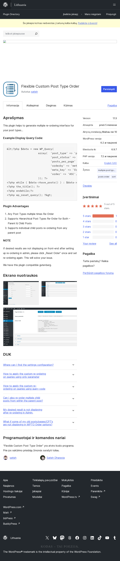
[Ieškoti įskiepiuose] (36, 34)
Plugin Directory (11, 14)
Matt (7, 512)
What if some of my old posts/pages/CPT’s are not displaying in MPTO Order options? (28, 423)
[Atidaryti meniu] (115, 4)
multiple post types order (107, 170)
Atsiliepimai (32, 105)
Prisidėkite (97, 480)
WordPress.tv (71, 496)
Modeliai (37, 496)
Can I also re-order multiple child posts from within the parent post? (23, 399)
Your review (89, 243)
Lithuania (15, 538)
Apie (5, 480)
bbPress (9, 518)
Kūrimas (68, 105)
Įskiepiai (36, 491)
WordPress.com (13, 507)
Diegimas (51, 105)
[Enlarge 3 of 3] (72, 311)
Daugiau (87, 185)
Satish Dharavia (56, 457)
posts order (103, 177)
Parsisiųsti (109, 89)
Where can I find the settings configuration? (28, 364)
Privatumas (9, 496)
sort (114, 177)
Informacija (12, 105)
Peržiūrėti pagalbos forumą (98, 273)
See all (113, 243)
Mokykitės (68, 480)
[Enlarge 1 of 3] (34, 285)
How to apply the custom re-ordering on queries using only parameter (24, 375)
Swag (95, 496)
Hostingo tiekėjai (12, 491)
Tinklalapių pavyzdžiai (45, 480)
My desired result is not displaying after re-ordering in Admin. (22, 411)
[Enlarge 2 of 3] (72, 285)
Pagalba (112, 105)
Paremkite (98, 491)
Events (95, 485)
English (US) (110, 163)
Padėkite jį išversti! (87, 23)
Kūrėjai (65, 491)
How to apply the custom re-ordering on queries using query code (24, 387)
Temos (36, 485)
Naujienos (8, 485)
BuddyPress (11, 523)
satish (34, 91)
